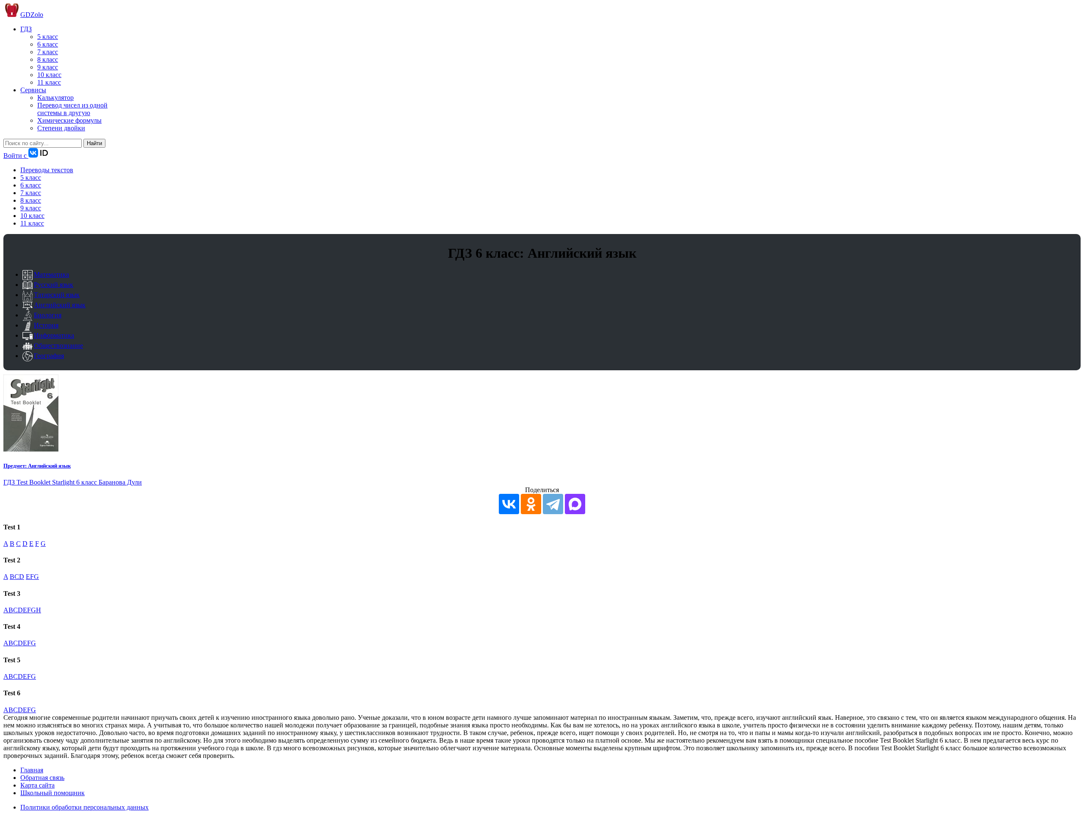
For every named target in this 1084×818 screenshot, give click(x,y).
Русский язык (53, 284)
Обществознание (58, 345)
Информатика (54, 335)
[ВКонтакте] (509, 504)
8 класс (47, 59)
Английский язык (60, 304)
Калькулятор (55, 97)
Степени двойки (61, 128)
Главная (31, 770)
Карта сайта (37, 785)
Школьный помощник (52, 792)
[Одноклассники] (531, 504)
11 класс (49, 82)
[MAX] (575, 504)
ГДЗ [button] (26, 29)
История (46, 325)
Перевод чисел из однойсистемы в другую (72, 109)
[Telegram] (553, 504)
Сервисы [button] (33, 90)
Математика (51, 274)
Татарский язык (57, 294)
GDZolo (31, 14)
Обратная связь (42, 777)
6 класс (47, 44)
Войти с (15, 155)
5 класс (47, 36)
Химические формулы (69, 120)
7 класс (47, 51)
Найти (94, 143)
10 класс (49, 74)
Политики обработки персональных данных (84, 807)
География (49, 355)
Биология (47, 315)
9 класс (47, 67)
